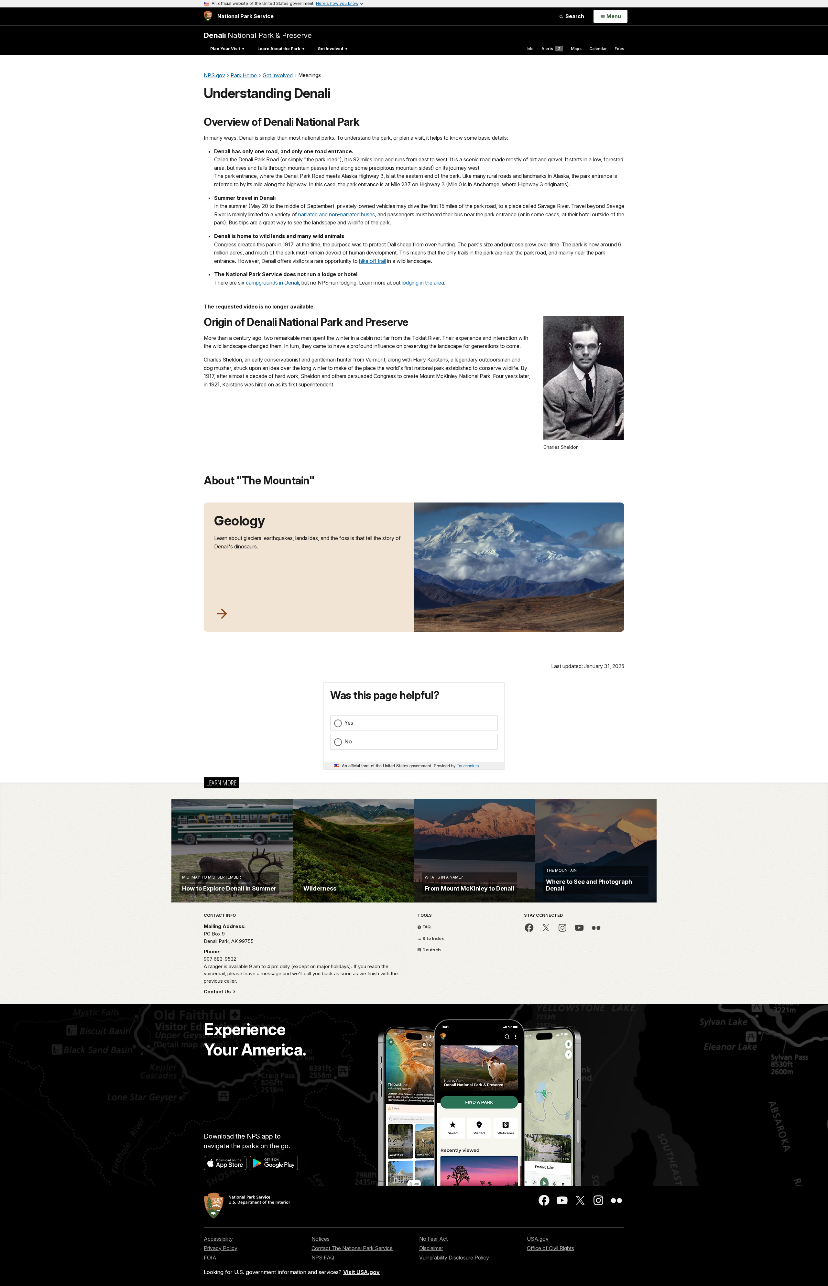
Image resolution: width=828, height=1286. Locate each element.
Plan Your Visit (225, 48)
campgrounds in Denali (272, 282)
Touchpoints (468, 765)
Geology (239, 521)
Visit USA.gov (361, 1272)
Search (574, 16)
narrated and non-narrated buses (336, 214)
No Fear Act (433, 1239)
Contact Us (218, 992)
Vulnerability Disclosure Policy (454, 1257)
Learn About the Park (278, 48)
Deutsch (431, 949)
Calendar (598, 48)
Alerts (551, 48)
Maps (576, 48)
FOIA (210, 1257)
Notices (320, 1239)
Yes (348, 722)
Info (530, 48)
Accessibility (218, 1239)
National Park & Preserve (258, 35)
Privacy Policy (220, 1248)
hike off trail (372, 261)
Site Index (432, 938)
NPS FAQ (322, 1257)
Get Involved (330, 48)
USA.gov (538, 1239)
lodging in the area (423, 282)
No (348, 741)
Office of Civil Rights (550, 1248)
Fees (619, 48)
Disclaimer (431, 1248)
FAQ (426, 926)
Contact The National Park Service (352, 1248)
